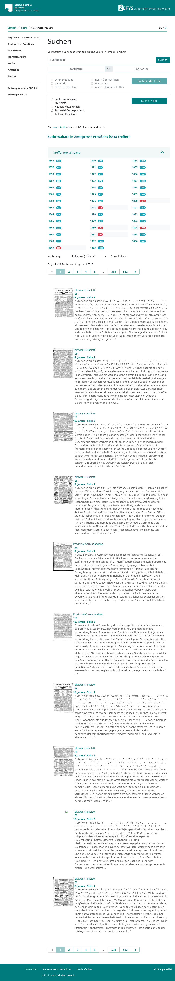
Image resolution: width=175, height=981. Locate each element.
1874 (93, 187)
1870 (93, 160)
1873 (93, 180)
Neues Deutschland (66, 87)
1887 (135, 180)
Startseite (12, 27)
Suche (24, 27)
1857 (52, 167)
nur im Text (101, 83)
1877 (93, 207)
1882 (93, 241)
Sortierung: (54, 256)
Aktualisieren (119, 256)
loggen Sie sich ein (61, 127)
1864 (52, 214)
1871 (93, 167)
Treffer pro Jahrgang (66, 152)
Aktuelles (13, 69)
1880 (93, 227)
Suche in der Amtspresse (149, 101)
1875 (93, 194)
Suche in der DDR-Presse (149, 81)
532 (125, 271)
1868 (52, 241)
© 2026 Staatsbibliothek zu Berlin (58, 975)
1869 (52, 247)
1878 (93, 214)
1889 (135, 194)
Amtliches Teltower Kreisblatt (66, 101)
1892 (135, 214)
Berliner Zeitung (64, 79)
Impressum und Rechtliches (57, 969)
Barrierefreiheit (84, 969)
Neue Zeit (60, 83)
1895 (135, 234)
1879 (93, 220)
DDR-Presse (14, 50)
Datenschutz (31, 969)
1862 (52, 200)
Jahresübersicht (17, 56)
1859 (52, 180)
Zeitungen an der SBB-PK (22, 88)
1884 (135, 160)
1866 (52, 227)
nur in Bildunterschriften (109, 87)
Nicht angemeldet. (163, 969)
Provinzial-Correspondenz (69, 110)
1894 (135, 227)
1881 (93, 234)
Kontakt (12, 76)
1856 (52, 160)
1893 (135, 220)
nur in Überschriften (107, 79)
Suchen (163, 60)
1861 (52, 194)
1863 (52, 207)
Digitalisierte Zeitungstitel (23, 37)
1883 (93, 247)
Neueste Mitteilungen (67, 106)
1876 (93, 200)
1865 (52, 220)
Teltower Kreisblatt (65, 114)
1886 (135, 174)
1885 (135, 167)
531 (113, 271)
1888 (135, 187)
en (165, 27)
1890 (135, 200)
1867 (52, 234)
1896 (135, 241)
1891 (135, 207)
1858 (52, 174)
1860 (52, 187)
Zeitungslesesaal (17, 94)
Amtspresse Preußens (21, 44)
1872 (93, 174)
